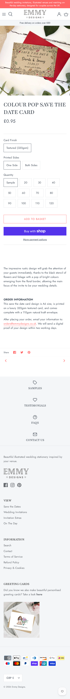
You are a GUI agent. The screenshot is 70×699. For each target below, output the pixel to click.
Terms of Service (13, 557)
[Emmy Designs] (35, 14)
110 (37, 203)
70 (37, 193)
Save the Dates (12, 507)
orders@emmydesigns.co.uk (20, 324)
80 (51, 193)
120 (51, 203)
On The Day (10, 523)
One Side (12, 165)
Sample (10, 183)
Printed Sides (11, 158)
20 (25, 183)
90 (9, 203)
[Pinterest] (19, 485)
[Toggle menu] (4, 14)
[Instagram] (12, 485)
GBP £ (10, 678)
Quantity (8, 175)
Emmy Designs (18, 686)
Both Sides (31, 165)
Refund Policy (11, 562)
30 (39, 183)
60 (23, 193)
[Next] (64, 360)
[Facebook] (6, 485)
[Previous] (6, 360)
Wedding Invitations (15, 512)
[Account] (58, 14)
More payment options (35, 239)
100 (23, 203)
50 (9, 193)
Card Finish (10, 140)
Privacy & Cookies (14, 568)
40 (53, 183)
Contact (8, 551)
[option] (35, 60)
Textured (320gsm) (17, 148)
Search (7, 545)
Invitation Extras (12, 518)
